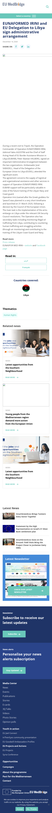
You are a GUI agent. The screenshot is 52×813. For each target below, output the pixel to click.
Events (6, 691)
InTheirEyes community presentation (19, 737)
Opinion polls (9, 721)
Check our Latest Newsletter (23, 590)
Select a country (23, 16)
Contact (7, 780)
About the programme (14, 772)
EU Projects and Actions (14, 746)
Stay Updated (12, 670)
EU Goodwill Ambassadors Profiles (19, 741)
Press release (9, 242)
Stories (6, 700)
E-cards (6, 704)
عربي (26, 260)
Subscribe (12, 634)
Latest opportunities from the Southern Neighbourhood (19, 368)
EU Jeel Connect (10, 733)
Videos (6, 713)
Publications (9, 696)
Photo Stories (9, 717)
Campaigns (8, 766)
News (5, 687)
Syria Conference (10, 754)
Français (26, 267)
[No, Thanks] (48, 804)
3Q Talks (7, 709)
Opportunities (10, 761)
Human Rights (10, 315)
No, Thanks (32, 809)
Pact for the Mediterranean (17, 776)
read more (10, 377)
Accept (20, 809)
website (28, 245)
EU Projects (8, 750)
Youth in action (11, 728)
